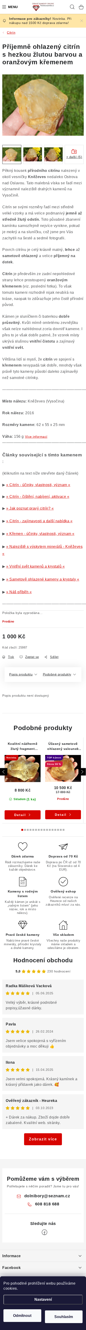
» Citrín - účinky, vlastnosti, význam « (38, 485)
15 (63, 830)
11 (52, 830)
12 (55, 830)
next (82, 771)
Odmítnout (22, 1316)
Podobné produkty (57, 674)
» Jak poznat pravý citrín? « (30, 508)
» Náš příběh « (19, 592)
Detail (20, 815)
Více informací (36, 436)
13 (58, 830)
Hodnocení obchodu (43, 960)
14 (61, 830)
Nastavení (43, 1299)
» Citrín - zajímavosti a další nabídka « (39, 521)
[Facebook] (44, 1232)
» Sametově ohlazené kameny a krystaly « (42, 579)
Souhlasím (63, 1317)
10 (50, 830)
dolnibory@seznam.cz (47, 1196)
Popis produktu (21, 674)
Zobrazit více (43, 1139)
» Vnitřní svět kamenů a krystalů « (35, 566)
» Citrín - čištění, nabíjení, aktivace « (37, 497)
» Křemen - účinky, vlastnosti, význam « (40, 534)
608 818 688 (47, 1204)
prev (3, 771)
